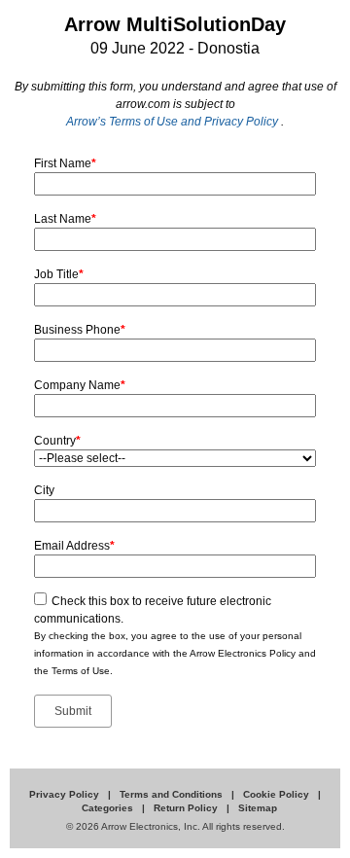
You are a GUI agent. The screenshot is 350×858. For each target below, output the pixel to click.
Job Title (59, 274)
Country (57, 440)
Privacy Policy (65, 794)
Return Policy (187, 808)
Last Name (65, 219)
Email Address (74, 546)
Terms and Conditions (173, 794)
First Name (65, 163)
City (44, 490)
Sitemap (257, 808)
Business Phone (79, 330)
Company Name (79, 385)
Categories (109, 808)
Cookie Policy (277, 794)
